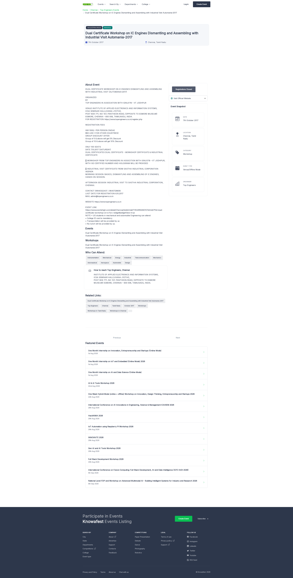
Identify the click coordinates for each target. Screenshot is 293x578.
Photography (140, 549)
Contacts (112, 549)
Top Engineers (93, 306)
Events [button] (101, 4)
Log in (186, 4)
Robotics (138, 553)
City (84, 537)
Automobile (117, 263)
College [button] (145, 4)
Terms (102, 572)
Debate (138, 541)
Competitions (88, 549)
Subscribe (202, 519)
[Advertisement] (154, 67)
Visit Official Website (182, 98)
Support (112, 545)
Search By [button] (114, 4)
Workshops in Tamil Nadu (97, 311)
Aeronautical (92, 263)
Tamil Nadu (116, 306)
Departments (88, 545)
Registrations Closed (184, 89)
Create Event (202, 4)
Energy (117, 258)
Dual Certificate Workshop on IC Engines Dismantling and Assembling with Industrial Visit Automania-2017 (125, 301)
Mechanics (157, 258)
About (111, 537)
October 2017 (129, 306)
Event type (87, 556)
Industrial (127, 258)
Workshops (142, 306)
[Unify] (88, 4)
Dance (137, 545)
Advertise (112, 541)
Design (127, 263)
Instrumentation (93, 258)
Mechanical (107, 258)
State (85, 541)
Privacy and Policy (90, 572)
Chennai (105, 306)
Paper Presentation (142, 537)
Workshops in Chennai (118, 311)
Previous (117, 338)
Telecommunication (142, 258)
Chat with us (124, 572)
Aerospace (105, 263)
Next (178, 338)
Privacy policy (166, 541)
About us (112, 572)
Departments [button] (130, 4)
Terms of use (166, 537)
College (86, 553)
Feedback (113, 553)
